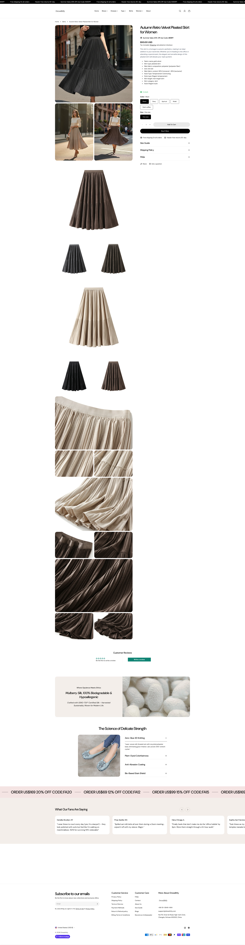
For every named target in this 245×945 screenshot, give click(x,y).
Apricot (164, 101)
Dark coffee (147, 107)
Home (57, 22)
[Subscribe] (97, 904)
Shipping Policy (116, 900)
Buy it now (165, 131)
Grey (154, 101)
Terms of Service (117, 904)
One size (146, 117)
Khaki (175, 101)
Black (144, 101)
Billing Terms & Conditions (120, 915)
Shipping (153, 45)
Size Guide (138, 908)
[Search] (180, 11)
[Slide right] (187, 809)
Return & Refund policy (119, 911)
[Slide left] (182, 809)
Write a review (139, 660)
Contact (138, 900)
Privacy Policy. (90, 909)
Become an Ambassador (143, 915)
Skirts (64, 22)
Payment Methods (117, 908)
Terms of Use (80, 909)
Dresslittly (64, 932)
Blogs (137, 911)
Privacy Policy (116, 897)
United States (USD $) (65, 928)
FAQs (137, 897)
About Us (138, 904)
